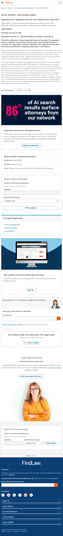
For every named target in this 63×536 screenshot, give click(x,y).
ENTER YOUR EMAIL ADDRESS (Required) (12, 481)
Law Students (9, 231)
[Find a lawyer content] (60, 506)
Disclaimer (16, 531)
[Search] (60, 2)
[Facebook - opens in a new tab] (3, 495)
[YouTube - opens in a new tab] (8, 495)
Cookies (24, 531)
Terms (3, 531)
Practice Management (12, 225)
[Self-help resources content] (60, 511)
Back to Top (32, 455)
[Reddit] (25, 495)
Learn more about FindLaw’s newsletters (13, 324)
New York (10, 8)
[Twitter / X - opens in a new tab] (14, 495)
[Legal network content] (60, 522)
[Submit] (58, 318)
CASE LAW (3, 8)
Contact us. (11, 475)
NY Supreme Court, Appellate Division (24, 8)
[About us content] (60, 501)
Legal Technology (11, 228)
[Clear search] (57, 201)
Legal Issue (7, 189)
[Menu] (2, 2)
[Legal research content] (60, 517)
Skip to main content (31, 2)
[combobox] (31, 193)
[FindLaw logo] (9, 2)
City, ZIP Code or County (11, 197)
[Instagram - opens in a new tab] (19, 495)
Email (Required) (7, 315)
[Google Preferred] (31, 495)
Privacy (9, 531)
